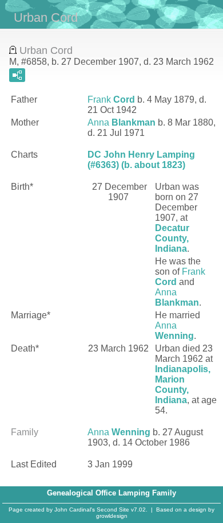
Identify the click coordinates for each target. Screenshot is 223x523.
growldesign (112, 516)
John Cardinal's (74, 509)
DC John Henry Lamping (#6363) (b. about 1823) (141, 160)
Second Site (113, 509)
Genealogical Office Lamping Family (111, 493)
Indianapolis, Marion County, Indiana (182, 384)
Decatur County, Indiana (172, 238)
